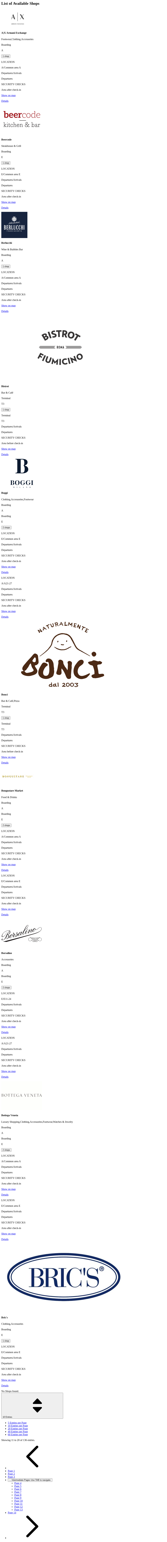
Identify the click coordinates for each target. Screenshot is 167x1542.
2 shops (6, 527)
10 (18, 1425)
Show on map (8, 95)
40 (18, 1431)
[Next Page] (32, 1537)
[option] (87, 1422)
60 (18, 1434)
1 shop (6, 56)
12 (18, 1506)
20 (18, 1428)
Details (4, 101)
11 (18, 1503)
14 (12, 1512)
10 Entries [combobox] (8, 1417)
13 (18, 1509)
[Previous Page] (32, 1468)
